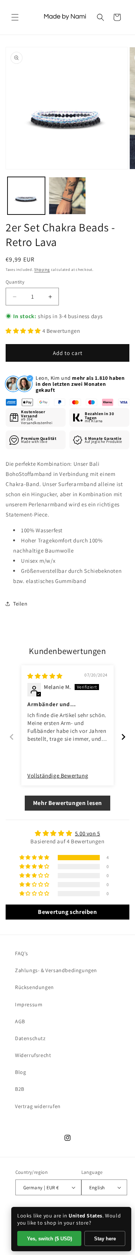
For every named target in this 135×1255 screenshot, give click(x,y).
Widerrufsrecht (33, 1055)
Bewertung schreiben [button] (67, 912)
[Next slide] (123, 736)
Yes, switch (49, 1238)
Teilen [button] (20, 603)
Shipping (42, 269)
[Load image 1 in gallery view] (26, 195)
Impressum (28, 1004)
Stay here (105, 1238)
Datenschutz (30, 1038)
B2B (19, 1089)
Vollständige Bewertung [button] (57, 775)
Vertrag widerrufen (38, 1106)
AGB (20, 1021)
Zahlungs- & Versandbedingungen (56, 970)
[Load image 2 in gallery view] (67, 195)
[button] (15, 17)
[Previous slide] (12, 736)
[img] (45, 676)
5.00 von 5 (87, 833)
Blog (20, 1072)
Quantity (15, 282)
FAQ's (21, 953)
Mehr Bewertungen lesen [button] (67, 803)
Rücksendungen (34, 987)
